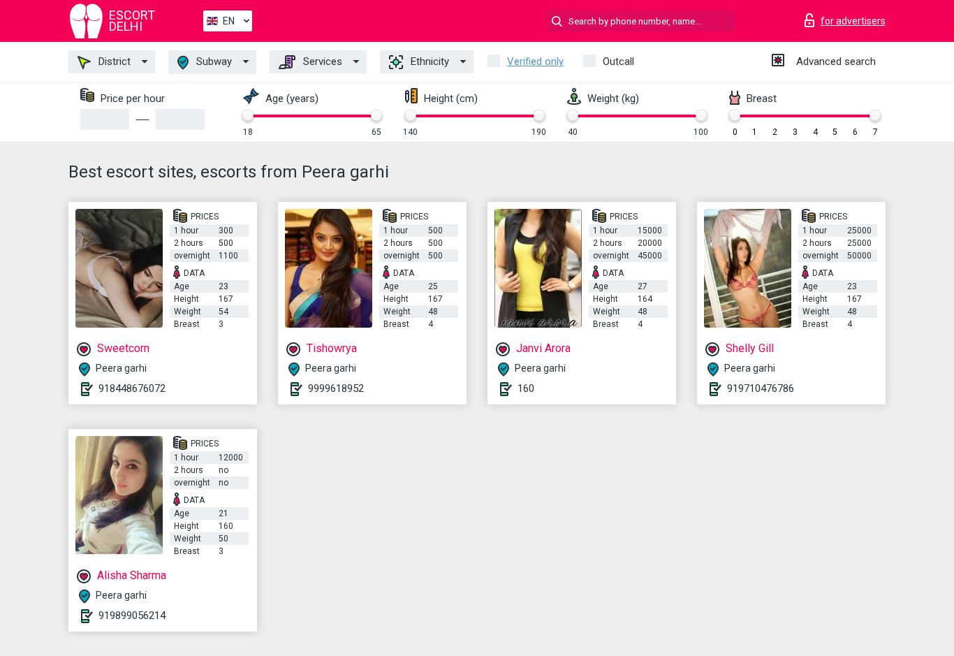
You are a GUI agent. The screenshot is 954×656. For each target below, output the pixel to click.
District (113, 61)
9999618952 (336, 388)
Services (321, 61)
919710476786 (760, 388)
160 (526, 388)
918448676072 (132, 388)
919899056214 (132, 615)
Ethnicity (428, 61)
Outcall (618, 61)
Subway (212, 61)
